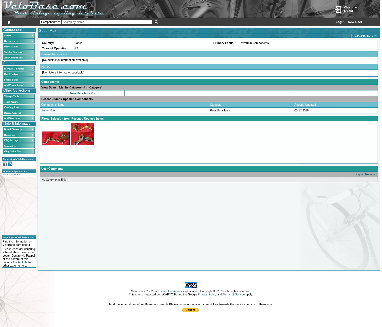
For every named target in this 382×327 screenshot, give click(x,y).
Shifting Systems (13, 52)
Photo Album (11, 46)
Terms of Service (234, 294)
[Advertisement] (17, 205)
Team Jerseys (11, 101)
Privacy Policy (207, 294)
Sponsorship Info (12, 174)
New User (355, 22)
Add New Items (12, 118)
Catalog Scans (11, 107)
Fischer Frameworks (171, 291)
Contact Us (10, 146)
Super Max (48, 110)
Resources (9, 134)
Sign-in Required (365, 174)
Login (340, 22)
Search (7, 35)
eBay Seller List (12, 151)
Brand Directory (13, 129)
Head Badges (11, 74)
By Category (11, 41)
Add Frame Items (13, 85)
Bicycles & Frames (14, 68)
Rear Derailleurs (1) (82, 93)
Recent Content (12, 112)
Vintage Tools (11, 96)
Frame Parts (11, 79)
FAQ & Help (11, 140)
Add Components (13, 57)
